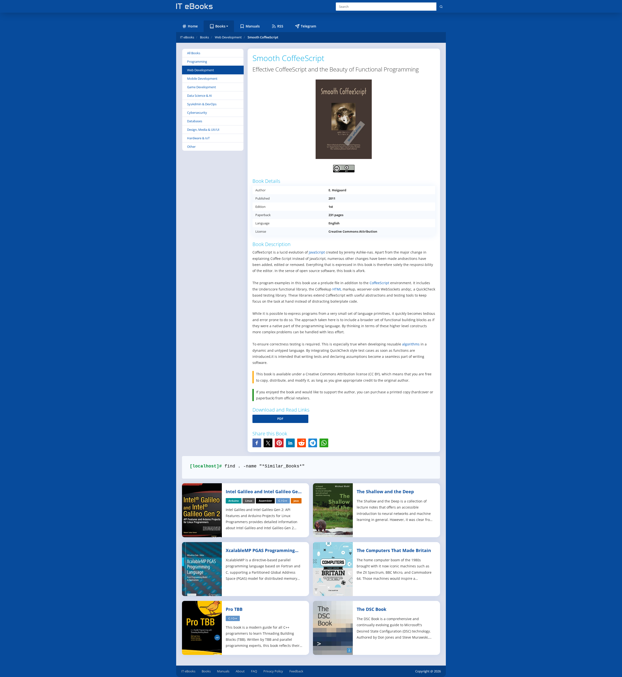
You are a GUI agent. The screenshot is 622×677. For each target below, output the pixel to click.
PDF (280, 418)
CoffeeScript (379, 283)
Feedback (296, 671)
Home (193, 26)
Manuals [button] (253, 26)
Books (206, 671)
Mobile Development (202, 78)
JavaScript (317, 252)
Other (191, 146)
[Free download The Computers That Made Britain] (333, 568)
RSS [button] (280, 26)
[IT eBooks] (194, 6)
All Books (193, 53)
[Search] (441, 6)
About (240, 671)
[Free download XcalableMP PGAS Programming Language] (202, 568)
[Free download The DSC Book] (333, 627)
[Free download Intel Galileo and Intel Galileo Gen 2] (202, 510)
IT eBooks (187, 37)
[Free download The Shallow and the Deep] (333, 510)
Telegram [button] (308, 26)
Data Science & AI (199, 95)
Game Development (201, 87)
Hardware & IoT (198, 138)
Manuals (223, 671)
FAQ (254, 671)
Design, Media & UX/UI (203, 129)
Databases (194, 121)
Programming (197, 61)
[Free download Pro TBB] (202, 627)
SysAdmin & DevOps (201, 104)
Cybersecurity (197, 112)
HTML (337, 289)
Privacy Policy (273, 671)
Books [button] (220, 26)
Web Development (200, 70)
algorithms (411, 344)
